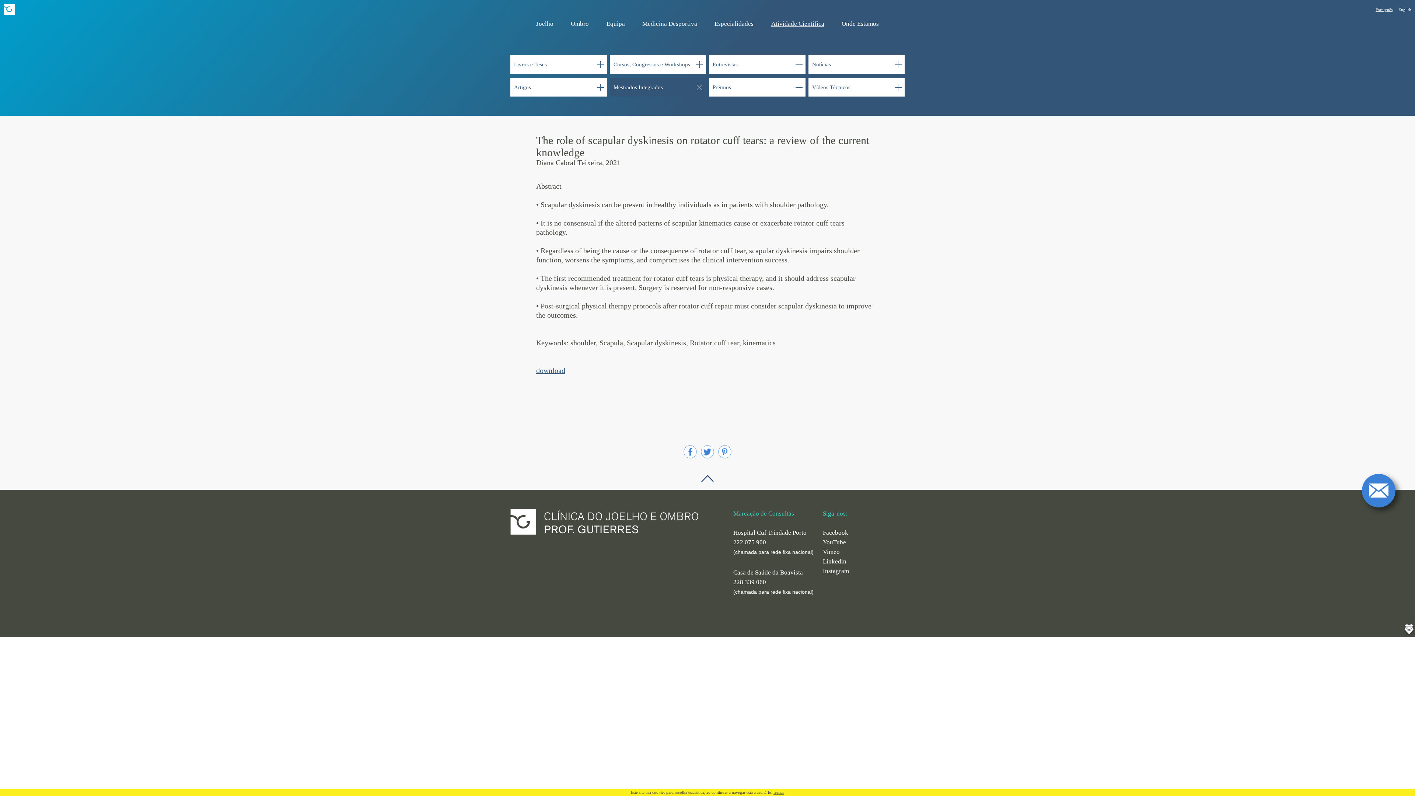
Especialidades (734, 23)
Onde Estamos (860, 23)
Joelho (544, 23)
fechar (778, 792)
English (1404, 9)
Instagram (836, 571)
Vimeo (831, 551)
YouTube (834, 542)
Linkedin (834, 561)
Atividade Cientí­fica (797, 23)
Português (1384, 9)
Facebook (835, 532)
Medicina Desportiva (669, 23)
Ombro (580, 23)
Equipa (616, 23)
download (550, 370)
